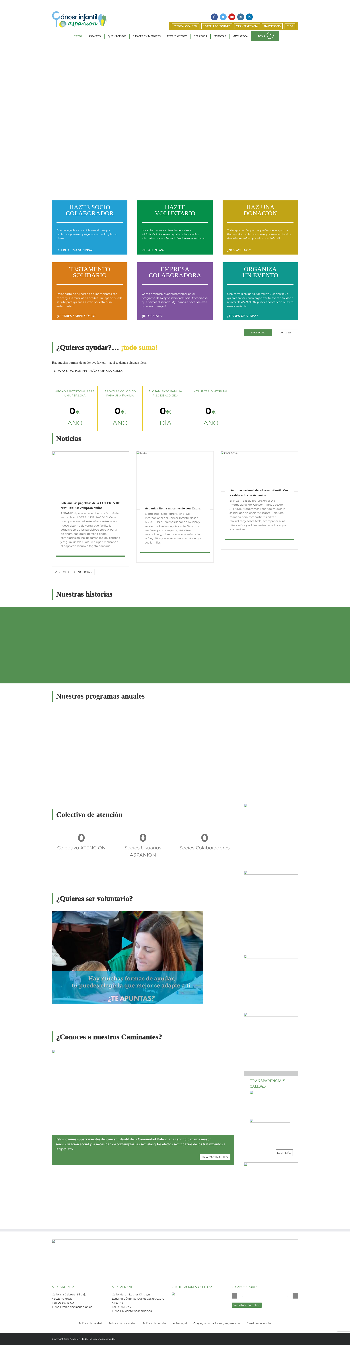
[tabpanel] (271, 341)
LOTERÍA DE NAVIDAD (216, 26)
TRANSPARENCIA (247, 26)
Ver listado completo (247, 1305)
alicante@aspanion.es (137, 1311)
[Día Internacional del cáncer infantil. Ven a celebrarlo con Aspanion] (259, 471)
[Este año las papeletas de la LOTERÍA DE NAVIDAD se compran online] (90, 477)
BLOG (290, 26)
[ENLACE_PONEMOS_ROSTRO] (271, 1014)
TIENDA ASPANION (185, 26)
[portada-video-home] (127, 912)
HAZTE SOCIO (272, 26)
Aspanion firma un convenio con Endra (173, 508)
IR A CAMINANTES (215, 1157)
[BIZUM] (271, 805)
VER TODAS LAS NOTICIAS (73, 572)
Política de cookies (154, 1323)
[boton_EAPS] (271, 1164)
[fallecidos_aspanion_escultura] (271, 872)
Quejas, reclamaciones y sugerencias (216, 1323)
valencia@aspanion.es (77, 1307)
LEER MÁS (284, 1152)
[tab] (258, 332)
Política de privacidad (122, 1323)
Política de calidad (90, 1323)
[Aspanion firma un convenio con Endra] (175, 480)
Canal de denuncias (259, 1323)
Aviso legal (180, 1323)
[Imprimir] (271, 956)
